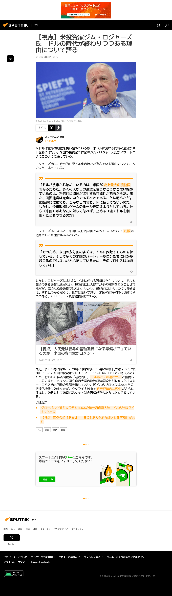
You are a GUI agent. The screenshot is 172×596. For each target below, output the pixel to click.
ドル (39, 429)
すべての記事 (50, 141)
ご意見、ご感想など (69, 557)
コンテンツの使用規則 (43, 557)
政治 (47, 429)
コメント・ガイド (93, 557)
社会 (35, 528)
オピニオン (45, 528)
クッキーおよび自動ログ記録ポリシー (127, 557)
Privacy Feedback (40, 561)
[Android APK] (13, 574)
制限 (127, 231)
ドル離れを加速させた (106, 377)
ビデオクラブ (77, 528)
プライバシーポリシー (15, 561)
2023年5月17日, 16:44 (47, 57)
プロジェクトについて (15, 557)
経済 (55, 429)
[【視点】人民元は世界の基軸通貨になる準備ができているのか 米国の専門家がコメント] (86, 323)
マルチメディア (61, 528)
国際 (63, 429)
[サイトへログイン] (158, 25)
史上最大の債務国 (117, 185)
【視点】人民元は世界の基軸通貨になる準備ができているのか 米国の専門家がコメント (85, 351)
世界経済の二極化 (109, 389)
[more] (131, 222)
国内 (13, 528)
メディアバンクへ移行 (72, 121)
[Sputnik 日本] (16, 28)
